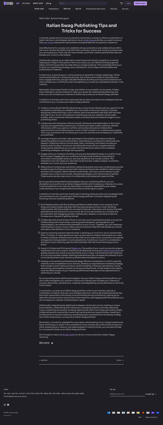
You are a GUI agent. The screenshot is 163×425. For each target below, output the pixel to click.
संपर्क (8, 394)
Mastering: (76, 248)
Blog (48, 3)
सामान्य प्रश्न (38, 3)
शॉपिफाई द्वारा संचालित (7, 415)
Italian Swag (88, 40)
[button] (121, 3)
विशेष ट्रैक (67, 9)
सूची (17, 3)
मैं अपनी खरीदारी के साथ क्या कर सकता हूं (15, 396)
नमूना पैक (78, 9)
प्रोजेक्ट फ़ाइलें (39, 9)
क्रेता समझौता (56, 394)
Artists (26, 3)
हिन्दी (140, 417)
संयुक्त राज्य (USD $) (151, 417)
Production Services (95, 9)
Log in (128, 3)
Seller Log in (140, 3)
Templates (54, 9)
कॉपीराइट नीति (48, 394)
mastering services (111, 251)
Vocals (125, 9)
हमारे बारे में (22, 394)
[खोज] (61, 3)
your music (48, 43)
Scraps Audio (69, 335)
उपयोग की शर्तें (30, 394)
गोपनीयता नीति (39, 394)
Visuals (113, 9)
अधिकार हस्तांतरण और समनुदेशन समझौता (72, 394)
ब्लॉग (5, 394)
